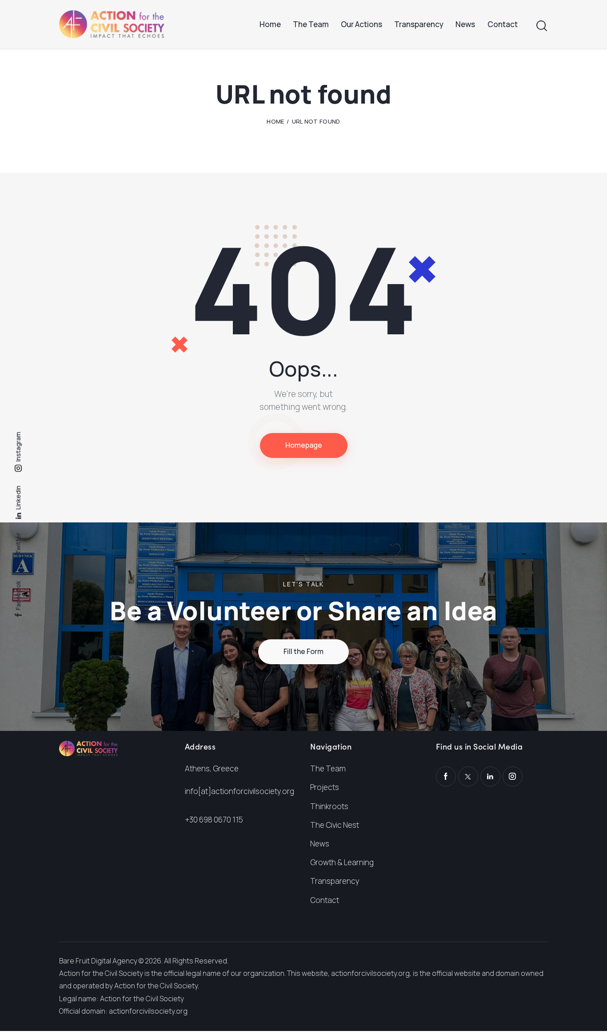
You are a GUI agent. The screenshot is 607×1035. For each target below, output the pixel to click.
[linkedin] (490, 776)
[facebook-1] (446, 776)
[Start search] (541, 26)
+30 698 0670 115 (214, 819)
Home (275, 121)
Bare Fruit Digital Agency (98, 961)
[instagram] (513, 776)
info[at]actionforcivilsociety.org (239, 791)
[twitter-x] (468, 776)
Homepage (303, 445)
